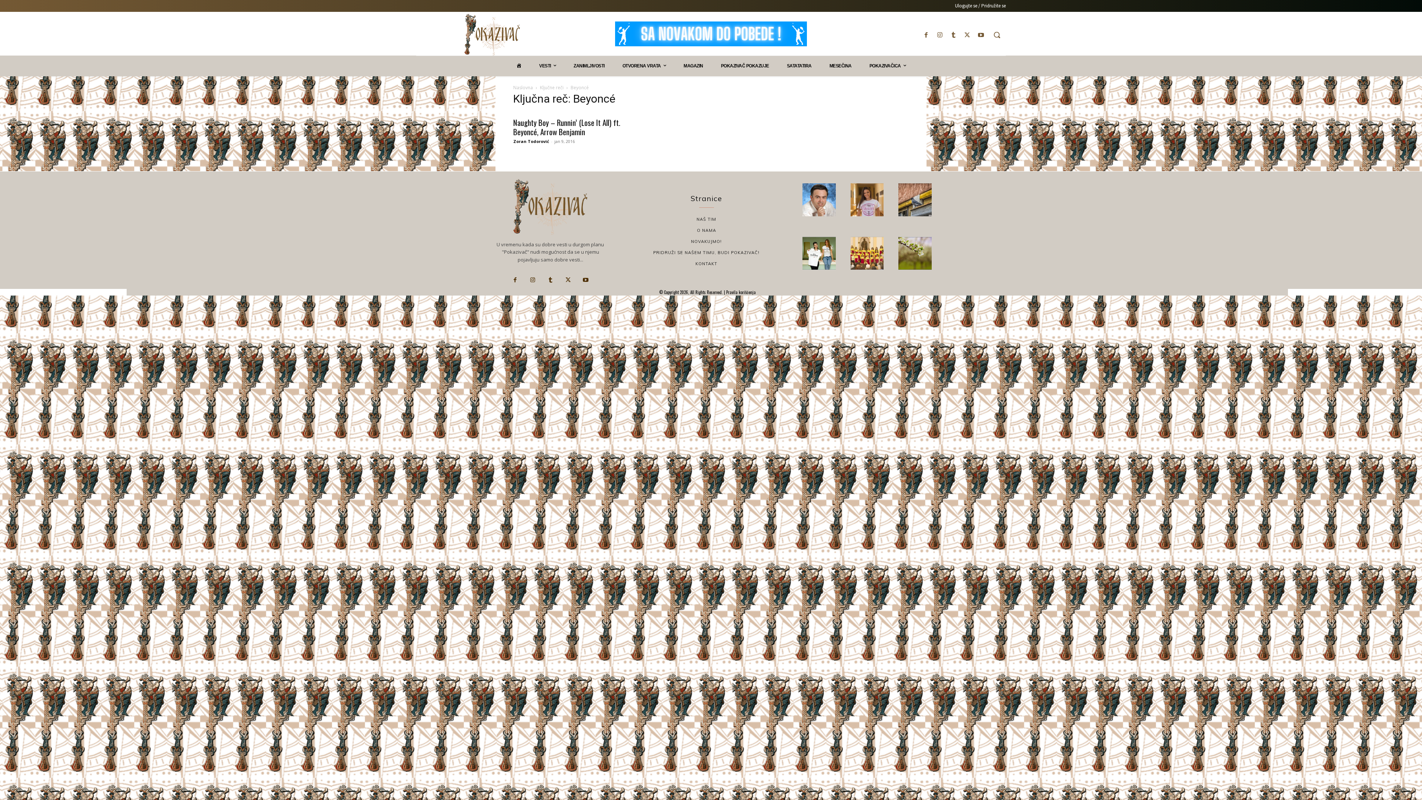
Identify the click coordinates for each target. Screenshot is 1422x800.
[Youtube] (981, 35)
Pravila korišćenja (740, 292)
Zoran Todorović (531, 141)
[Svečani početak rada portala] (867, 253)
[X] (967, 35)
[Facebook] (926, 35)
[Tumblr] (953, 35)
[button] (997, 35)
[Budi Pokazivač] (819, 253)
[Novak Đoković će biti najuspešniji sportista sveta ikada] (819, 200)
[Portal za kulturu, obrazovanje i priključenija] (492, 35)
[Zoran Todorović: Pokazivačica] (915, 200)
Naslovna (523, 87)
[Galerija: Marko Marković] (915, 253)
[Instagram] (940, 35)
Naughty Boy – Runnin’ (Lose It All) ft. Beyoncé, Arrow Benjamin (566, 127)
